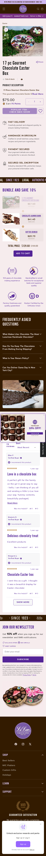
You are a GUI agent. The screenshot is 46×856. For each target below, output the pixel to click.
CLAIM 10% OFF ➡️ (35, 433)
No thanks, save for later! (34, 435)
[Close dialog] (44, 415)
